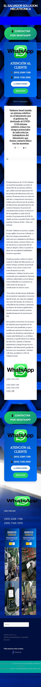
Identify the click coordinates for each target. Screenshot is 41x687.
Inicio (20, 403)
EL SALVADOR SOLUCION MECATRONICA (20, 7)
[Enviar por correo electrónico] (7, 391)
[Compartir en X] (11, 391)
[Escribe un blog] (9, 391)
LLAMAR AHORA (20, 84)
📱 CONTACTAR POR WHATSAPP (20, 33)
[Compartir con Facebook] (13, 391)
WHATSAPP (20, 91)
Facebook (18, 652)
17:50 (18, 148)
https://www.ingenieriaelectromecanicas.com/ (25, 669)
